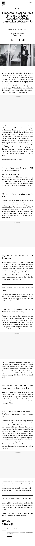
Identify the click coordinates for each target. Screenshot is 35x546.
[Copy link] (19, 40)
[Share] (11, 40)
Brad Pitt (13, 80)
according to (9, 211)
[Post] (15, 40)
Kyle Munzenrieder (18, 34)
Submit (10, 536)
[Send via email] (23, 40)
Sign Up (7, 521)
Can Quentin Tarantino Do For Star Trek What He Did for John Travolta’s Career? (17, 515)
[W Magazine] (3, 3)
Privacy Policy (10, 533)
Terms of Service (28, 532)
